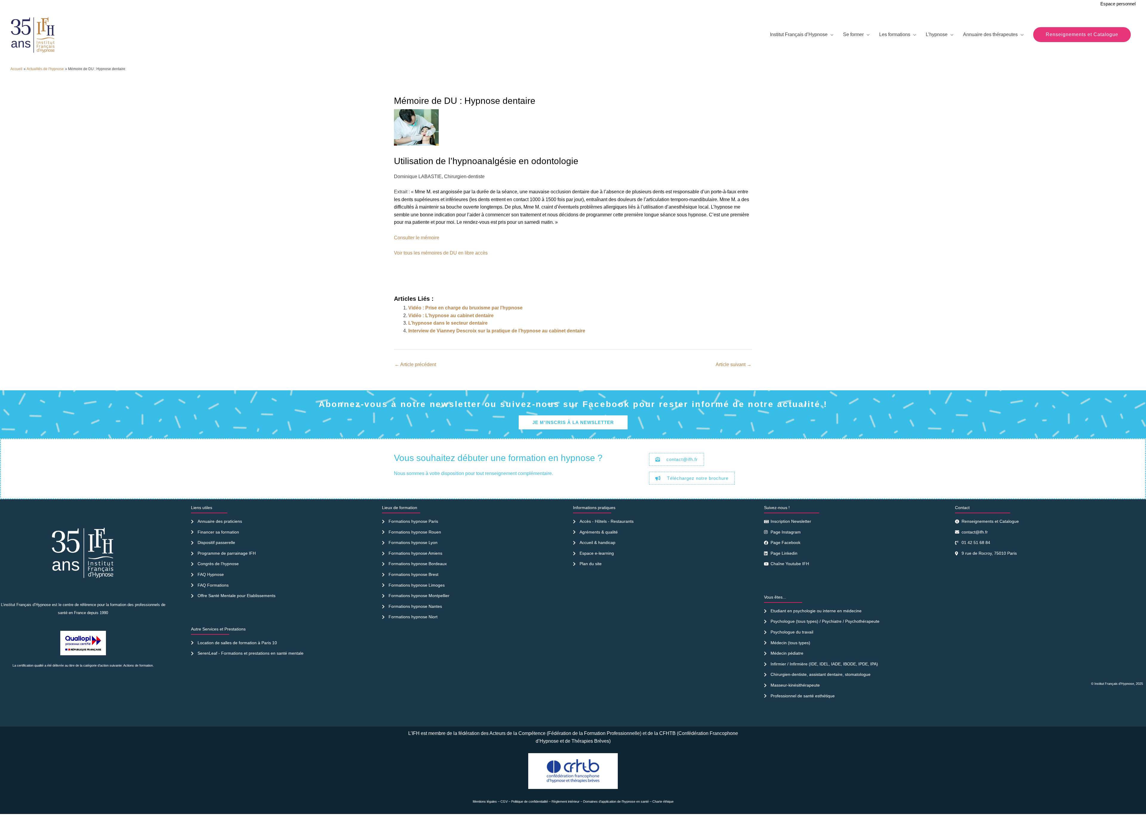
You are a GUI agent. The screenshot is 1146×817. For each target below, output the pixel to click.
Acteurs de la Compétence (517, 733)
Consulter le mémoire (416, 237)
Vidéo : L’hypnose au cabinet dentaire (451, 315)
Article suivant (733, 364)
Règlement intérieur (566, 801)
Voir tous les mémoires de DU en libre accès (441, 252)
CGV (504, 801)
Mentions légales (485, 801)
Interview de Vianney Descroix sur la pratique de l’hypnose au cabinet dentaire (496, 330)
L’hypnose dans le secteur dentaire (448, 323)
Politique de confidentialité (529, 801)
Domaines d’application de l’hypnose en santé (616, 801)
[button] (1082, 34)
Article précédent (415, 364)
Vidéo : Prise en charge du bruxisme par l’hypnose (465, 307)
